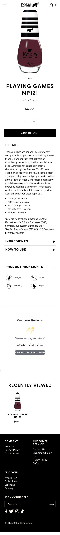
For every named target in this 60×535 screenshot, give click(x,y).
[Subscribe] (51, 504)
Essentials (10, 484)
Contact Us (39, 449)
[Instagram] (17, 511)
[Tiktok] (22, 511)
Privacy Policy (12, 450)
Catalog (9, 488)
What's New (11, 477)
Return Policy (40, 459)
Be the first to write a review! (30, 352)
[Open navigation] (4, 5)
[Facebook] (6, 511)
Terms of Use (11, 453)
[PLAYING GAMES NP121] (18, 402)
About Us (10, 446)
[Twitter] (11, 511)
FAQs (36, 463)
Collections (11, 481)
